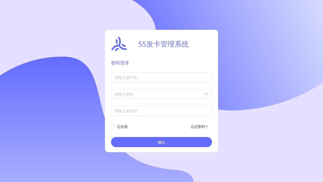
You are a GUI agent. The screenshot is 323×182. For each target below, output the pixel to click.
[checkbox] (120, 126)
